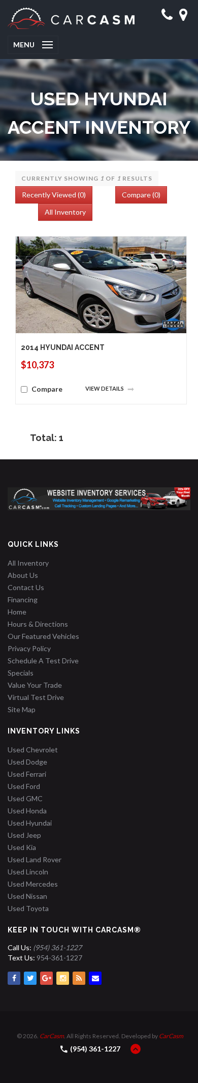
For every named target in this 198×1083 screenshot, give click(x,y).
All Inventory (65, 212)
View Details (105, 388)
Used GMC (25, 798)
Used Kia (22, 847)
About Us (23, 575)
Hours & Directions (38, 624)
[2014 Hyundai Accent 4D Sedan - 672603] (101, 284)
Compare (46, 389)
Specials (21, 672)
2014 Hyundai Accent (63, 347)
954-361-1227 (59, 957)
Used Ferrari (27, 774)
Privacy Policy (29, 648)
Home (17, 611)
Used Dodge (27, 761)
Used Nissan (27, 896)
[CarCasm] (71, 17)
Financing (23, 599)
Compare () (141, 194)
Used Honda (27, 810)
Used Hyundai (30, 822)
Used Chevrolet (33, 749)
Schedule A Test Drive (43, 660)
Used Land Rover (34, 859)
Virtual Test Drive (36, 697)
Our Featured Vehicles (43, 636)
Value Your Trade (35, 685)
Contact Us (26, 587)
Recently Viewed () (54, 194)
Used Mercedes (33, 884)
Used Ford (24, 786)
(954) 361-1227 (95, 1048)
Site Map (22, 709)
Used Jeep (24, 835)
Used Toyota (28, 908)
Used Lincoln (28, 871)
